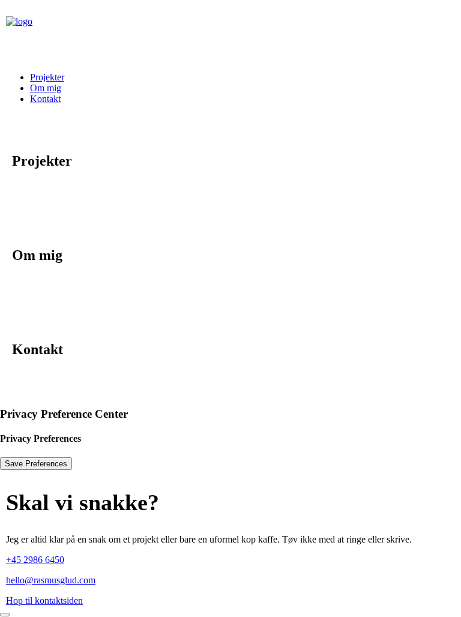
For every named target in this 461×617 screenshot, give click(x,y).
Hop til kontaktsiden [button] (44, 600)
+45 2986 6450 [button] (35, 560)
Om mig (45, 88)
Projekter (47, 77)
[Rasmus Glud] (230, 31)
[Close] (5, 614)
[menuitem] (242, 77)
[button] (50, 580)
